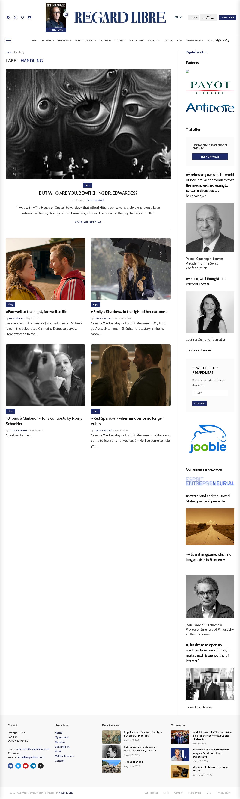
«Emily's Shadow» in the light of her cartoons (129, 311)
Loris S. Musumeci (103, 318)
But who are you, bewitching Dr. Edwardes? (88, 193)
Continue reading (88, 222)
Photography (195, 40)
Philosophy (135, 40)
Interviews (64, 40)
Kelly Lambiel (95, 200)
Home (33, 40)
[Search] (218, 40)
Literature (153, 40)
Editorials (47, 40)
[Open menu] (8, 40)
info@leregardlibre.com (31, 757)
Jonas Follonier (16, 318)
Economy (105, 40)
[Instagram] (22, 17)
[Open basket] (227, 40)
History (120, 40)
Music (179, 40)
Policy (79, 40)
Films (88, 184)
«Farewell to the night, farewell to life (36, 311)
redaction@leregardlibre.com (33, 749)
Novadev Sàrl (66, 792)
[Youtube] (29, 17)
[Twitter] (18, 766)
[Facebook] (8, 17)
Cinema (168, 40)
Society (91, 40)
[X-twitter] (15, 17)
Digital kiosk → (197, 52)
